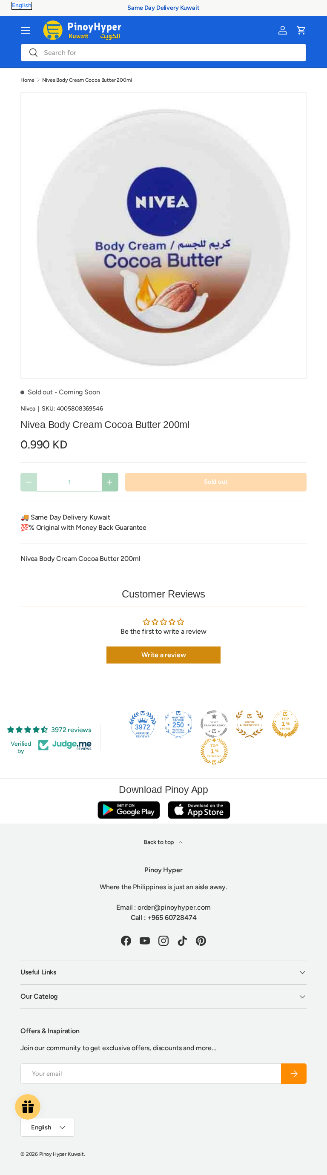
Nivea (27, 408)
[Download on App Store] (199, 809)
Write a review (163, 655)
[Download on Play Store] (129, 809)
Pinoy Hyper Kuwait (61, 1154)
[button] (301, 30)
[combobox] (163, 52)
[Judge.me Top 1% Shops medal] (285, 724)
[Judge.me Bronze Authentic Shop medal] (249, 724)
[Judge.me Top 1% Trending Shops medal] (214, 751)
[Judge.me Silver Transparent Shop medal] (214, 724)
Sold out (216, 482)
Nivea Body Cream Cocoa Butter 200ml (87, 80)
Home (27, 80)
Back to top (159, 842)
